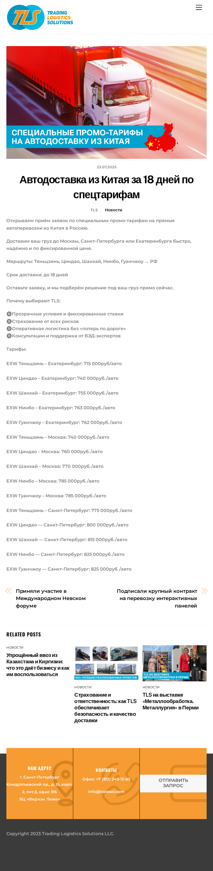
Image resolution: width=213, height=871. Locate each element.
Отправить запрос (173, 783)
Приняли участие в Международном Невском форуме (51, 598)
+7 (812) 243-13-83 (113, 779)
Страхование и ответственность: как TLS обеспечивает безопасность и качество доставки (105, 707)
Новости (113, 209)
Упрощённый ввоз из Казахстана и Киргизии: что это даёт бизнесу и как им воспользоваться (37, 664)
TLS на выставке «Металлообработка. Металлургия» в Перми (171, 701)
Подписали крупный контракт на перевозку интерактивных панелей (157, 598)
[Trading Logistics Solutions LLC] (40, 27)
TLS (94, 210)
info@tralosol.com (106, 791)
